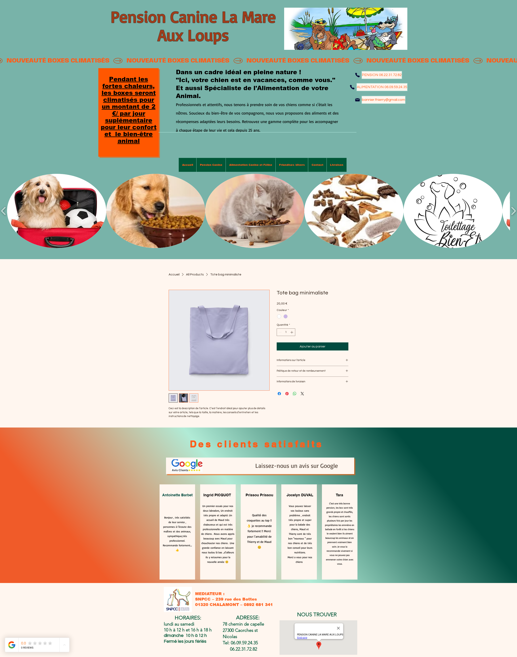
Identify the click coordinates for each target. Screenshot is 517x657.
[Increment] (292, 332)
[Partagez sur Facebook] (279, 393)
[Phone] (357, 75)
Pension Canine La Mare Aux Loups (193, 25)
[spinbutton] (286, 332)
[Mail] (357, 99)
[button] (56, 211)
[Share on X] (302, 393)
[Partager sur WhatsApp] (294, 393)
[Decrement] (279, 332)
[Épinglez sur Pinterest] (287, 393)
